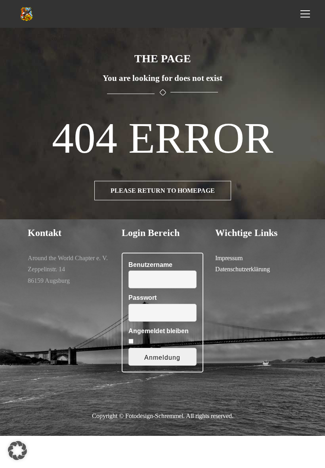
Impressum (229, 258)
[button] (17, 450)
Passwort (142, 297)
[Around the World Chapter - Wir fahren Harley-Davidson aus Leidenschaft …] (27, 13)
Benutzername (150, 264)
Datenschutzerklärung (242, 269)
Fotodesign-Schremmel (154, 415)
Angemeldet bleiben (158, 331)
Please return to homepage (163, 190)
